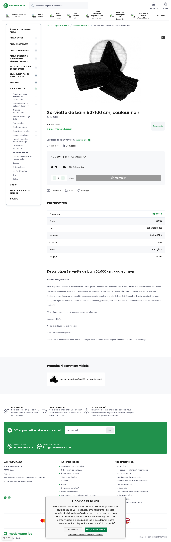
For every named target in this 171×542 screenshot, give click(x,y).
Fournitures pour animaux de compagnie (20, 97)
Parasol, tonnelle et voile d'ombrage (21, 140)
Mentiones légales (69, 477)
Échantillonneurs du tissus (20, 30)
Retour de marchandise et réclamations (78, 495)
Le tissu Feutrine (124, 499)
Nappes (16, 163)
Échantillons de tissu (70, 473)
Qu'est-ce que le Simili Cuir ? (129, 502)
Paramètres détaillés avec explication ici (85, 535)
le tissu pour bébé (124, 495)
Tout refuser (73, 530)
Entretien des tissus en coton (129, 477)
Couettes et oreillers (21, 131)
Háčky (15, 179)
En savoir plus (81, 140)
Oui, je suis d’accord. (96, 530)
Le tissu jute (122, 488)
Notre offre (121, 466)
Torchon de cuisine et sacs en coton (22, 157)
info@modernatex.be (57, 447)
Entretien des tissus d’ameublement (132, 481)
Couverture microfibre (18, 147)
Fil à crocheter (19, 167)
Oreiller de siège (20, 127)
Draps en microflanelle (18, 111)
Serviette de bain (81, 25)
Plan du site (17, 538)
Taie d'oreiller (18, 123)
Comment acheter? (70, 488)
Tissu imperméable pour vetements (132, 491)
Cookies (64, 481)
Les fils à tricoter (20, 171)
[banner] (14, 5)
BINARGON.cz (161, 537)
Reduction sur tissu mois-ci (20, 191)
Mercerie (14, 82)
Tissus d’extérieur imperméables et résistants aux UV (19, 58)
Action (13, 185)
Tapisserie (158, 126)
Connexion (110, 430)
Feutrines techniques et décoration (20, 67)
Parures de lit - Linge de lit (21, 117)
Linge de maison (61, 25)
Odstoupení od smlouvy (71, 470)
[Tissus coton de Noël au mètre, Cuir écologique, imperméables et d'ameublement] (48, 25)
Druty (15, 175)
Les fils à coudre (124, 473)
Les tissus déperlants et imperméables (133, 470)
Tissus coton (17, 38)
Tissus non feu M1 (124, 484)
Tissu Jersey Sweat (19, 44)
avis (118, 506)
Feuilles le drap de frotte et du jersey (21, 104)
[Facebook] (5, 497)
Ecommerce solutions (146, 537)
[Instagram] (9, 497)
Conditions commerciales (72, 466)
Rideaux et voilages (21, 135)
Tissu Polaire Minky (19, 50)
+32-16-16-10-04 (23, 447)
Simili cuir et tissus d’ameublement (19, 75)
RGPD (63, 484)
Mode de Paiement (69, 491)
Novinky (14, 199)
